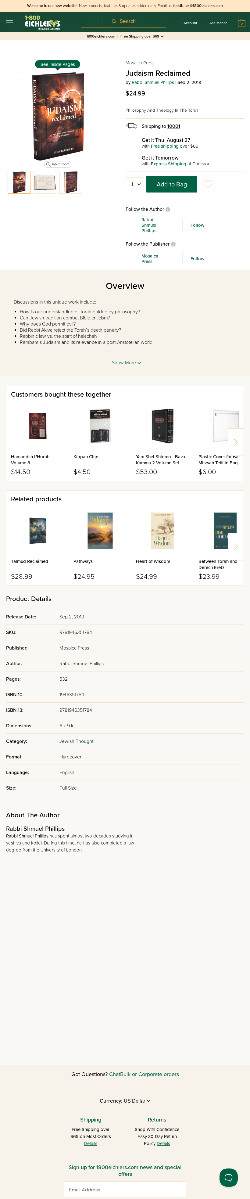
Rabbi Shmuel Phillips (153, 82)
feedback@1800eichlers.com (198, 5)
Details (90, 1143)
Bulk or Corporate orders (149, 1074)
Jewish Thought (76, 741)
